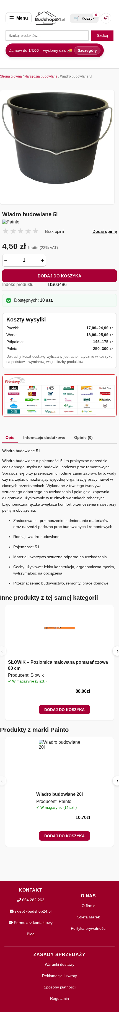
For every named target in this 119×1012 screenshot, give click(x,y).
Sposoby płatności (60, 987)
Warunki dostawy (59, 964)
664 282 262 (32, 900)
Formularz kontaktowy (33, 922)
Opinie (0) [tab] (83, 437)
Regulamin (59, 998)
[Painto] (59, 222)
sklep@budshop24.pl (32, 911)
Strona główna (11, 76)
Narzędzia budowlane (41, 76)
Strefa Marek (88, 917)
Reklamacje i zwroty (59, 976)
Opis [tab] (10, 437)
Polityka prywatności (88, 928)
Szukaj (102, 36)
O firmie (88, 905)
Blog (31, 934)
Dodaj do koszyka (59, 276)
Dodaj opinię (104, 231)
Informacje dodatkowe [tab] (44, 437)
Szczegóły (87, 50)
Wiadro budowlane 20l (59, 794)
